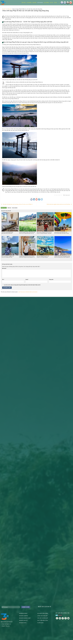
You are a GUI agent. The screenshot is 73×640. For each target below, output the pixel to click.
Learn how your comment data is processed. (28, 291)
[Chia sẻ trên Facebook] (31, 199)
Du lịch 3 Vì (4, 9)
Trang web (51, 279)
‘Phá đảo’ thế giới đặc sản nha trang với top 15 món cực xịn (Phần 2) (17, 204)
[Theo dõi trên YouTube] (70, 2)
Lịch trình (46, 2)
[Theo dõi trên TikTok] (67, 2)
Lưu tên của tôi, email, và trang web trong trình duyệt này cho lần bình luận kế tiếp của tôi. (22, 284)
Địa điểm (34, 2)
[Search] (59, 2)
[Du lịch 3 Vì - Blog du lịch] (7, 2)
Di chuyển (29, 2)
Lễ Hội (55, 2)
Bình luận (4, 268)
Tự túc (51, 2)
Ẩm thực (24, 2)
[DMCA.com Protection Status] (59, 615)
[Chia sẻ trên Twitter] (34, 199)
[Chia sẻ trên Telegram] (42, 199)
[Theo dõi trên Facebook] (62, 2)
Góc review (40, 2)
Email (27, 279)
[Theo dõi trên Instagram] (64, 2)
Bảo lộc (9, 9)
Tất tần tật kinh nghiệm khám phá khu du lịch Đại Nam (58, 204)
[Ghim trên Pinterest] (36, 199)
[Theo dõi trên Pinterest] (65, 619)
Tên (3, 279)
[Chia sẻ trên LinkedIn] (39, 199)
